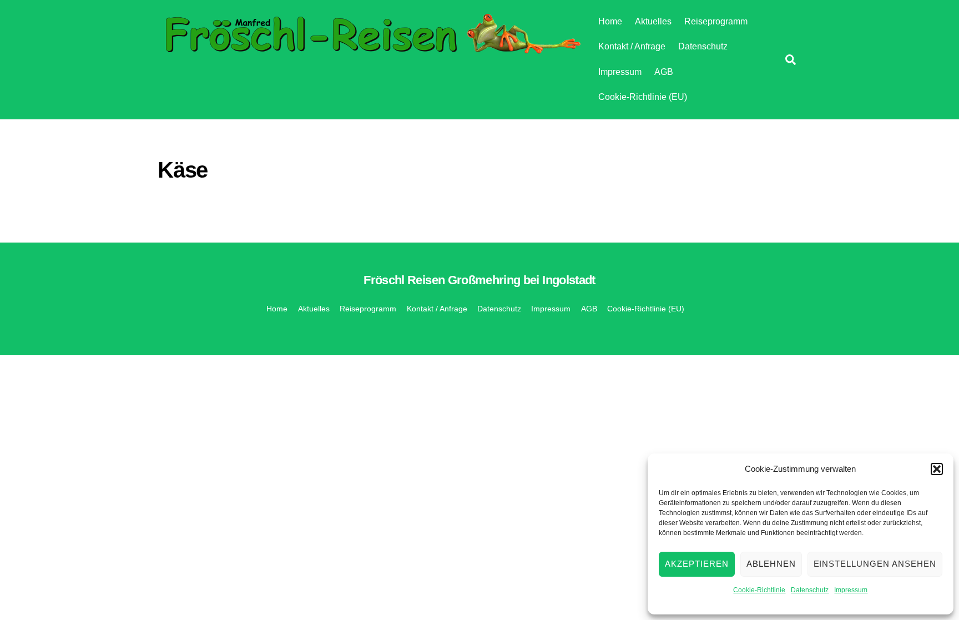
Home (610, 21)
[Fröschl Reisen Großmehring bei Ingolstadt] (371, 50)
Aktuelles (653, 21)
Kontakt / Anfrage (631, 46)
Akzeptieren (697, 563)
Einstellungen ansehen (875, 563)
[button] (936, 469)
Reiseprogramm (716, 21)
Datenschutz (810, 590)
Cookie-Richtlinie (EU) (642, 97)
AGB (663, 72)
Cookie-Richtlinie (759, 590)
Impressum (850, 590)
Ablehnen (771, 563)
